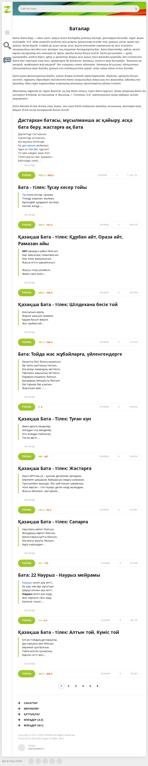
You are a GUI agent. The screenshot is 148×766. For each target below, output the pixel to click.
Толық (26, 175)
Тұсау (25, 194)
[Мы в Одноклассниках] (59, 761)
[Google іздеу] (7, 47)
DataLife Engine (40, 738)
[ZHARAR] (7, 11)
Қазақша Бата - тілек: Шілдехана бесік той (68, 304)
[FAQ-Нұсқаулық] (7, 61)
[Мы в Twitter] (45, 761)
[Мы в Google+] (52, 761)
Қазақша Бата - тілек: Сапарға (53, 521)
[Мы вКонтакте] (38, 761)
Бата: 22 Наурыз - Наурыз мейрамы (59, 575)
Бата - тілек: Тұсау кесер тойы (52, 187)
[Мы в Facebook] (31, 761)
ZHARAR (102, 175)
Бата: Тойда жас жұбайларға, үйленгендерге (70, 354)
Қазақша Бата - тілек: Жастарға (54, 468)
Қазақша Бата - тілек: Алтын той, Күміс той (68, 632)
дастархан (29, 145)
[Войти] (7, 21)
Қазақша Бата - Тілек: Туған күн (54, 419)
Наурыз (27, 582)
